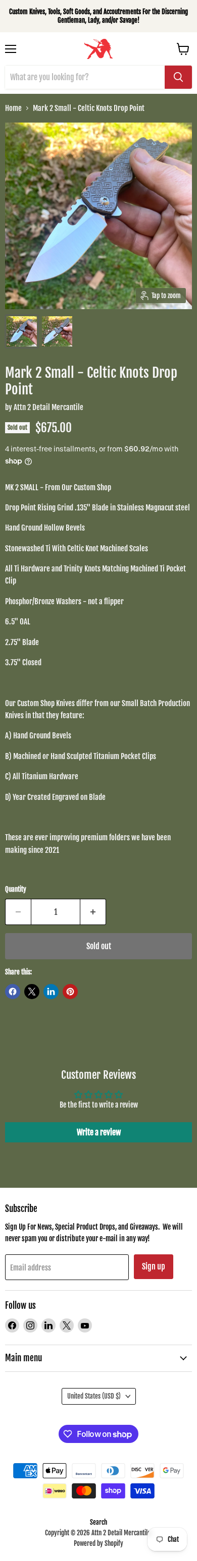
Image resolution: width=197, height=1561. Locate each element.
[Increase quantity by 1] (93, 912)
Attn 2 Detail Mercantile (48, 407)
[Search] (178, 77)
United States (94, 1396)
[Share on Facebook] (12, 991)
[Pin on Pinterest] (70, 991)
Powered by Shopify (98, 1543)
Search (98, 1522)
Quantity (15, 889)
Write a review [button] (99, 1132)
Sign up (153, 1266)
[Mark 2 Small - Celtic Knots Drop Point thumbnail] (22, 331)
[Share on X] (31, 991)
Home (13, 108)
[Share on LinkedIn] (51, 991)
